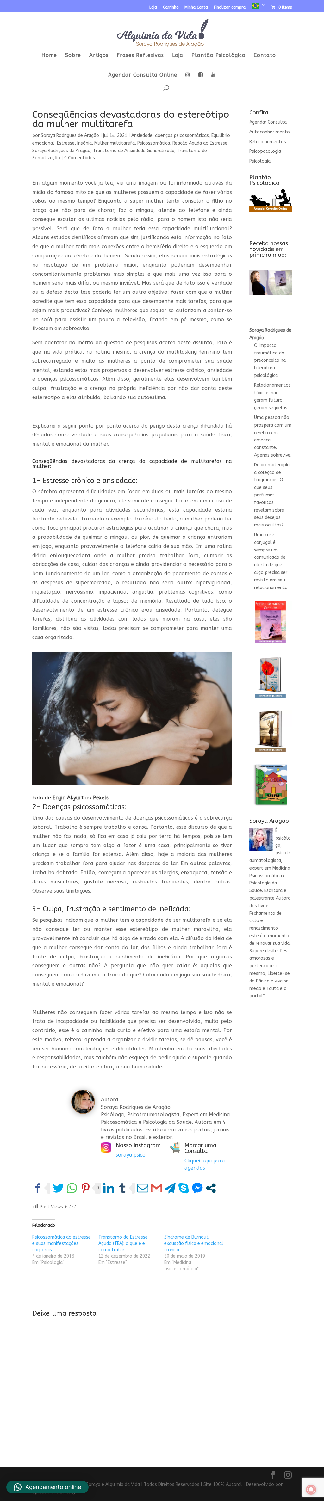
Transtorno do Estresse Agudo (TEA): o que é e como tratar (123, 1243)
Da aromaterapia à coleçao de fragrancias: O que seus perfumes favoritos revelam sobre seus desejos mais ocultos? (272, 495)
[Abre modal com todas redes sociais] (210, 1188)
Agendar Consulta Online (142, 75)
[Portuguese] (258, 7)
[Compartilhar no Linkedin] (108, 1188)
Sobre (73, 55)
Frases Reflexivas (140, 55)
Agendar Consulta (268, 122)
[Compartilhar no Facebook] (37, 1188)
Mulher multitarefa (114, 143)
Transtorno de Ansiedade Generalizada (133, 150)
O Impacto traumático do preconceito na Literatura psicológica (270, 360)
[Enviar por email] (142, 1188)
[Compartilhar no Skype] (183, 1188)
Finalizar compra (230, 7)
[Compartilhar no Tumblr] (122, 1188)
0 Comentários (79, 158)
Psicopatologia (265, 151)
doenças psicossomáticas (182, 135)
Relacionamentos (267, 142)
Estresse (66, 143)
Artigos (99, 55)
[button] (47, 1487)
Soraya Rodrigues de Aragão (70, 135)
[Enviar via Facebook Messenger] (197, 1188)
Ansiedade (142, 135)
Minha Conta (196, 7)
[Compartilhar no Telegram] (170, 1188)
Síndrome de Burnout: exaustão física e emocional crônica (193, 1243)
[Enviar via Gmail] (156, 1188)
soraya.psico (131, 1155)
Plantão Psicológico (218, 55)
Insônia (84, 143)
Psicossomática (153, 143)
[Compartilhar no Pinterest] (85, 1188)
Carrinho (170, 7)
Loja (153, 7)
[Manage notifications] (311, 1490)
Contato (265, 55)
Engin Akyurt (68, 798)
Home (49, 55)
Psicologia (260, 161)
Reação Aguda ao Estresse (199, 143)
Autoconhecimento (269, 132)
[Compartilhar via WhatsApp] (72, 1188)
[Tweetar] (58, 1188)
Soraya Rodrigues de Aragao (61, 150)
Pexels (101, 798)
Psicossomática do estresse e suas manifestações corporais (61, 1243)
